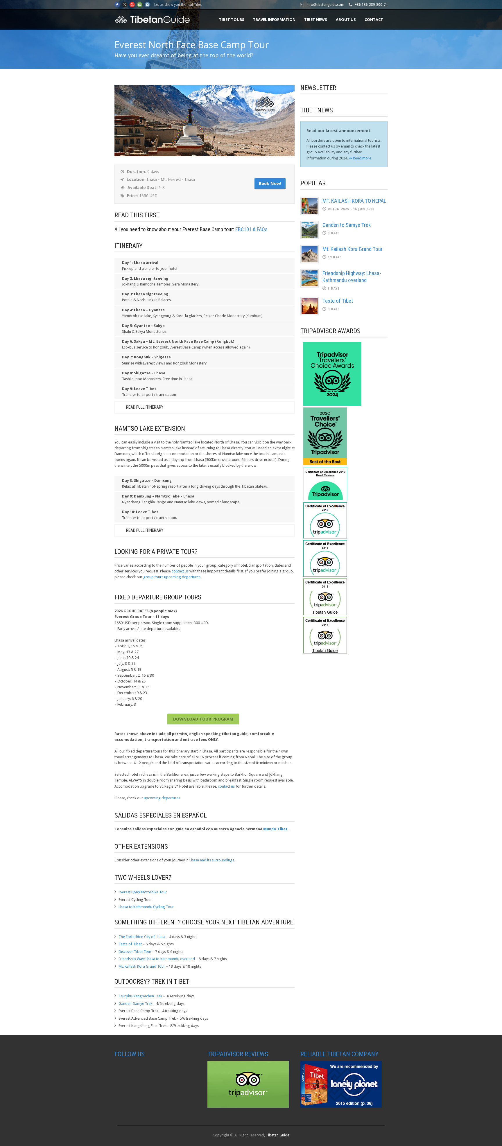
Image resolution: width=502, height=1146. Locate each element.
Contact (374, 19)
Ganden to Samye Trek (346, 225)
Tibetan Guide (277, 1135)
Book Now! (270, 183)
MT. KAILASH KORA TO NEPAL (354, 200)
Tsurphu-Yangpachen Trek (140, 996)
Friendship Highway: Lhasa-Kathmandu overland (351, 277)
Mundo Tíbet (275, 829)
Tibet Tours (231, 19)
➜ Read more (360, 158)
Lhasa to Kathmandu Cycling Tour (146, 907)
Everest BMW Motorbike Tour (143, 892)
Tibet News (315, 19)
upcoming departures (162, 798)
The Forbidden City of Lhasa (142, 937)
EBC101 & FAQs (251, 229)
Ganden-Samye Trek (135, 1003)
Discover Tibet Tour (135, 951)
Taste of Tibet (130, 944)
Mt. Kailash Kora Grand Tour (142, 966)
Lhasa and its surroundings (211, 860)
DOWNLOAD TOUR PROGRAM (203, 719)
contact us (180, 571)
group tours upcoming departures (171, 577)
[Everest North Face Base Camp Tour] (204, 155)
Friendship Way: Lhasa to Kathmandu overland (157, 959)
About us (346, 19)
